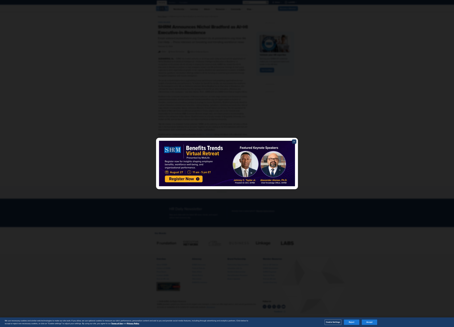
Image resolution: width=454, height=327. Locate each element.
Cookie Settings (333, 322)
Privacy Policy (133, 323)
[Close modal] (294, 141)
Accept (369, 322)
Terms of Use (117, 323)
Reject (351, 322)
